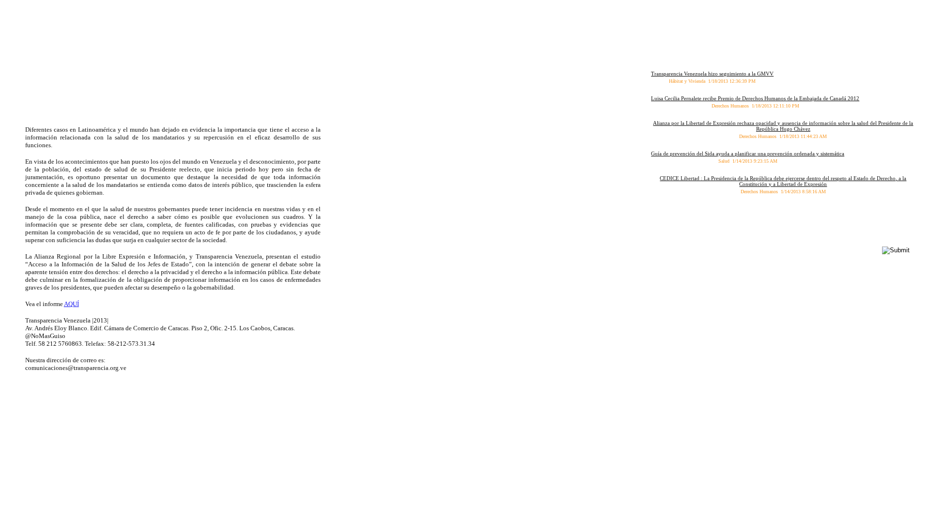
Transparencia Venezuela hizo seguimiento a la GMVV (712, 74)
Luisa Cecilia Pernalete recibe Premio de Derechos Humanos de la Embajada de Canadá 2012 (755, 98)
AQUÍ (71, 304)
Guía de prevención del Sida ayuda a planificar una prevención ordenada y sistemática (747, 153)
